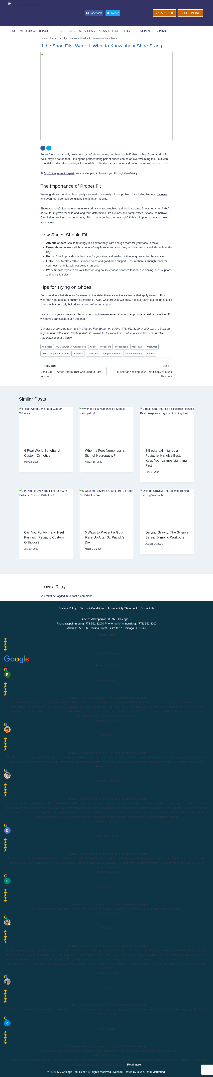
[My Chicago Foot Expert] (38, 13)
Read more (134, 1064)
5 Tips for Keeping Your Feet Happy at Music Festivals (145, 371)
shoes (150, 353)
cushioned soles (87, 261)
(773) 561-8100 (147, 623)
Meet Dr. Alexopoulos (36, 31)
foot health (121, 347)
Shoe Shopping (133, 353)
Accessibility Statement (122, 608)
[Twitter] (48, 148)
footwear (152, 347)
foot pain (137, 347)
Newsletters (109, 31)
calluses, (162, 194)
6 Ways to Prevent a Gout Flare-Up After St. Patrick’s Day (104, 537)
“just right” (121, 217)
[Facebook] (42, 148)
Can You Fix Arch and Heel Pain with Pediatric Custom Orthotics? (44, 537)
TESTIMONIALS (143, 31)
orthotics (78, 353)
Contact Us (147, 608)
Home (13, 31)
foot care (105, 347)
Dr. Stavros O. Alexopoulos (71, 347)
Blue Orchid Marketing (151, 1072)
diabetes (47, 347)
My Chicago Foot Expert (59, 173)
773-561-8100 (164, 13)
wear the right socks (53, 299)
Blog (126, 31)
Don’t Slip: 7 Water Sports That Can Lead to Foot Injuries (70, 371)
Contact (162, 31)
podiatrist (92, 353)
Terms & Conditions (92, 608)
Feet (93, 347)
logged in (62, 596)
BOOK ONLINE (190, 13)
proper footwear (112, 353)
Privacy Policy (68, 608)
